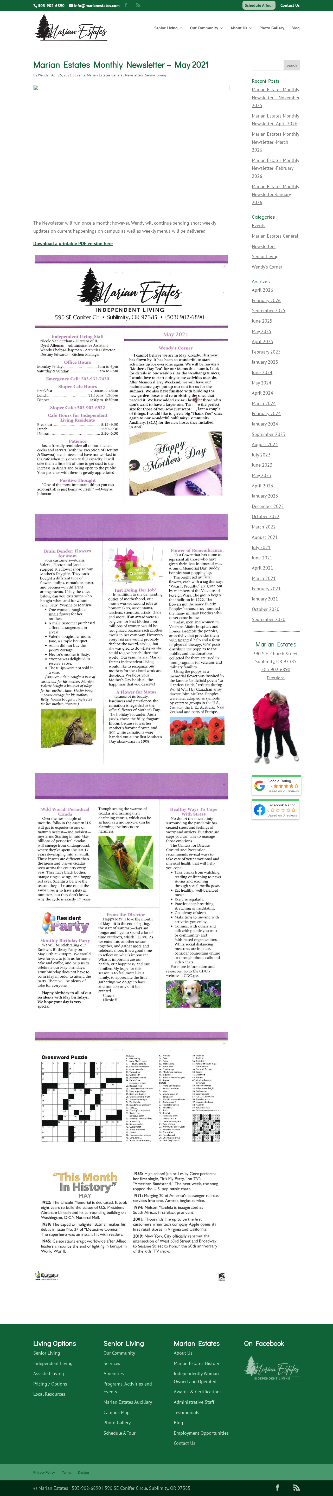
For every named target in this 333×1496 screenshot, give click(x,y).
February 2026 (266, 300)
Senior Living (166, 28)
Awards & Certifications (198, 1392)
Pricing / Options (50, 1384)
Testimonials (186, 1412)
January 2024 (265, 424)
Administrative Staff (194, 1402)
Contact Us (290, 5)
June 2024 (262, 372)
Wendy (43, 75)
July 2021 (261, 547)
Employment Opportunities (201, 1433)
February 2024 (266, 413)
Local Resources (49, 1394)
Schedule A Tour (259, 5)
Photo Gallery (271, 28)
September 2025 (268, 310)
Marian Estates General (105, 75)
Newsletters (134, 75)
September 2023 (268, 434)
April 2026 (262, 290)
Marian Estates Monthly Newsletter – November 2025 (275, 97)
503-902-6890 (51, 5)
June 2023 (262, 465)
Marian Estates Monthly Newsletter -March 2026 (275, 142)
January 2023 (265, 496)
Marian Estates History (196, 1363)
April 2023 (262, 486)
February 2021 (266, 589)
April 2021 (262, 568)
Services (112, 1363)
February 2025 (266, 352)
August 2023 (265, 444)
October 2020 (265, 609)
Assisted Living (48, 1373)
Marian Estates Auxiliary (128, 1402)
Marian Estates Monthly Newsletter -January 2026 (275, 194)
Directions (276, 677)
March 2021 (264, 578)
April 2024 (262, 393)
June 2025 (262, 321)
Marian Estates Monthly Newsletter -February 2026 (275, 168)
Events (80, 75)
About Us (238, 28)
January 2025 (265, 362)
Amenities (114, 1373)
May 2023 (261, 475)
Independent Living (53, 1363)
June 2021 (262, 558)
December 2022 (268, 506)
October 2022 (265, 516)
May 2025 (261, 331)
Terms (66, 1472)
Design (83, 1472)
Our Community (204, 28)
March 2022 (264, 527)
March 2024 (264, 403)
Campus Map (117, 1412)
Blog (295, 28)
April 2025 (262, 341)
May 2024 (261, 383)
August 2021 (265, 537)
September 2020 (268, 619)
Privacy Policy (44, 1472)
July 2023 (261, 455)
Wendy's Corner (267, 267)
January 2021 (265, 599)
